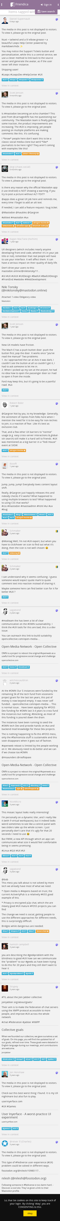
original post (39, 32)
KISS (44, 894)
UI (4, 276)
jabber (27, 1022)
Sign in (47, 4)
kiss (31, 931)
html (41, 506)
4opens (26, 891)
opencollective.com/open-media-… (21, 638)
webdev (20, 279)
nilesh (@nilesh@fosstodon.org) (24, 1178)
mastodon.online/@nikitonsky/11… (21, 271)
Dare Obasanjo (30, 154)
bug (5, 509)
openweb (8, 745)
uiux (25, 311)
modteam (8, 620)
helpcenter (36, 80)
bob (6, 879)
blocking (37, 714)
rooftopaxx (25, 757)
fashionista (19, 737)
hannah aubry (40, 226)
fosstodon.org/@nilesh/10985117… (21, 1170)
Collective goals (13, 1030)
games (6, 1128)
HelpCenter (31, 74)
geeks (30, 961)
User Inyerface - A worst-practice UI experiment (26, 1115)
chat (5, 1022)
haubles (22, 212)
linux (6, 856)
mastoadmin (29, 506)
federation (16, 1022)
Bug (18, 514)
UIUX (15, 276)
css (5, 506)
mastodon (11, 113)
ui (23, 308)
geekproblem (36, 955)
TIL (4, 997)
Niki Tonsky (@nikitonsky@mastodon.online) (24, 288)
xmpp (19, 1059)
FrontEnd (8, 279)
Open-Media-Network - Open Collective (29, 646)
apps (6, 199)
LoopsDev (17, 74)
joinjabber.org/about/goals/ (17, 1002)
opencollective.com (10, 660)
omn (13, 667)
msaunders (10, 757)
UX (41, 74)
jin (19, 789)
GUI (13, 850)
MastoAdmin (30, 514)
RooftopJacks (31, 789)
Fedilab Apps (23, 226)
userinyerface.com (12, 1101)
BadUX (36, 276)
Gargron (34, 212)
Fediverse (22, 1162)
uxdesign (32, 308)
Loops (6, 74)
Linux (6, 850)
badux (34, 311)
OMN (32, 623)
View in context (10, 85)
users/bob (42, 931)
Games (12, 1106)
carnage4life (22, 116)
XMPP (37, 1022)
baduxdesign (47, 311)
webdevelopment (11, 311)
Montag (8, 541)
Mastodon (9, 212)
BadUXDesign (50, 276)
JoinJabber (6, 1052)
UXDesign (25, 276)
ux (27, 217)
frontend (45, 308)
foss (5, 785)
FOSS (52, 707)
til (43, 1059)
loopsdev (23, 80)
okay (30, 1213)
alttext (6, 217)
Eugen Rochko (41, 222)
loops (13, 80)
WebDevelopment (36, 279)
